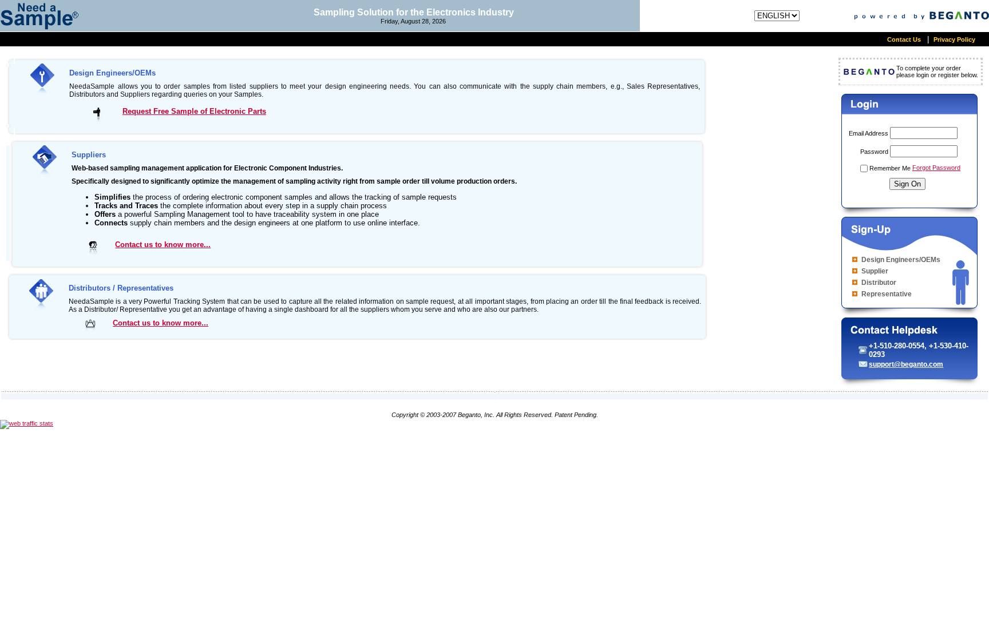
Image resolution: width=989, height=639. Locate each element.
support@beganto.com (906, 364)
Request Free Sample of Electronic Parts (194, 111)
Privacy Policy (955, 39)
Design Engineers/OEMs (900, 260)
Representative (886, 294)
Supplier (874, 271)
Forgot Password (936, 167)
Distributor (878, 283)
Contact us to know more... (163, 244)
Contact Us (905, 39)
